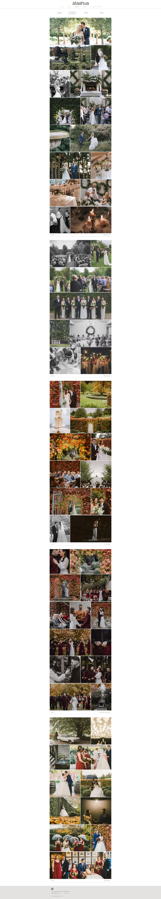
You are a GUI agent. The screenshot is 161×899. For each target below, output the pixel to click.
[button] (52, 235)
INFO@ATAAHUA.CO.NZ (55, 893)
